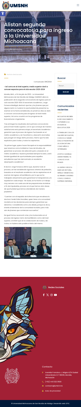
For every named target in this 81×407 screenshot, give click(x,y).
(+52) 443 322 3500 (53, 381)
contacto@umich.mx (54, 386)
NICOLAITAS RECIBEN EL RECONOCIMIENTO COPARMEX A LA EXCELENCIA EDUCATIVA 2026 (65, 122)
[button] (2, 13)
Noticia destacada (14, 74)
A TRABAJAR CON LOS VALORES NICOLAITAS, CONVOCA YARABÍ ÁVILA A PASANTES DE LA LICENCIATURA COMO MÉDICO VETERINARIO (65, 140)
